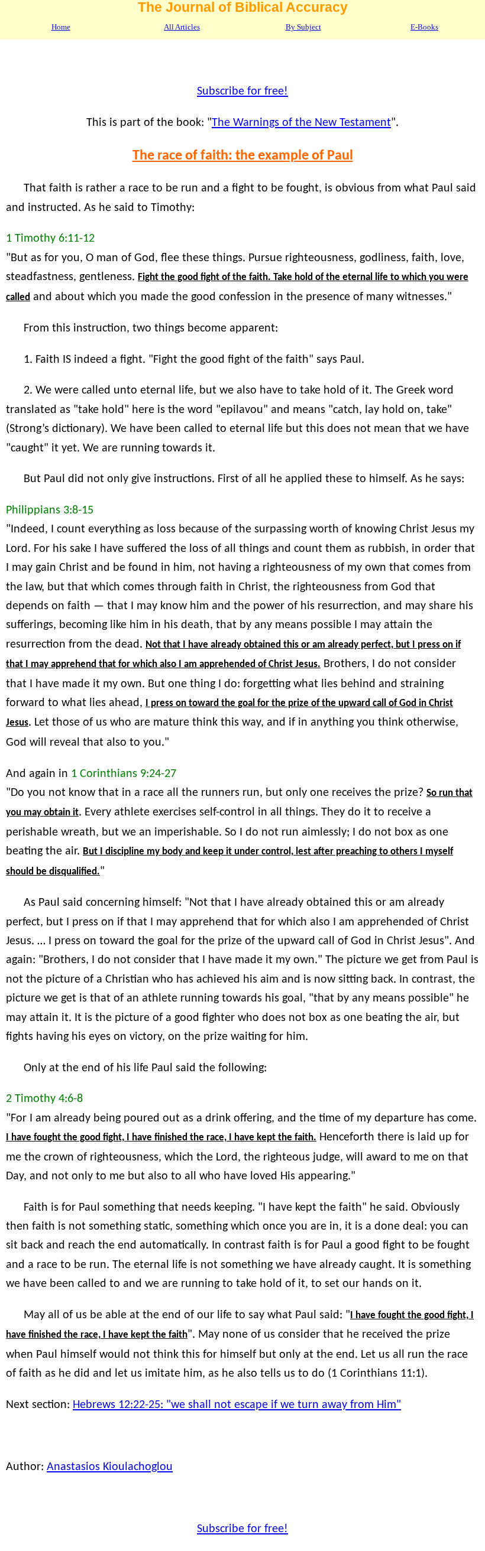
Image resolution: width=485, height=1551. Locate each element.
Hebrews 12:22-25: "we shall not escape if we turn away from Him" (237, 1405)
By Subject (303, 27)
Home (60, 27)
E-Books (424, 27)
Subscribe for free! (242, 91)
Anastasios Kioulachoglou (110, 1467)
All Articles (182, 27)
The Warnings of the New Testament (301, 123)
